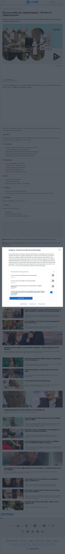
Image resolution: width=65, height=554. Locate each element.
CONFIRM (21, 298)
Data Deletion (23, 304)
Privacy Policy (41, 304)
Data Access (32, 304)
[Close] (59, 250)
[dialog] (32, 277)
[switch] (52, 275)
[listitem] (32, 272)
